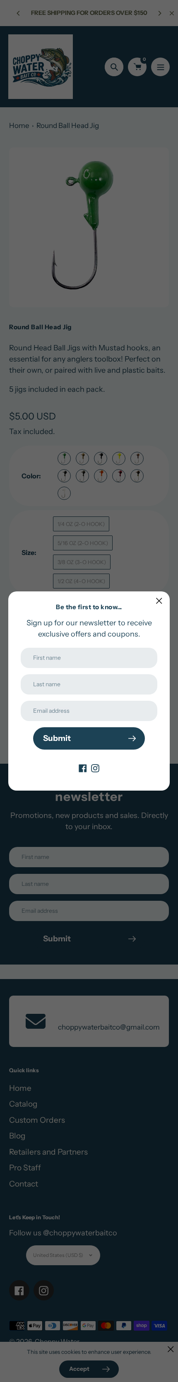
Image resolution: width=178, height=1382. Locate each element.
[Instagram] (95, 767)
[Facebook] (83, 767)
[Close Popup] (159, 601)
